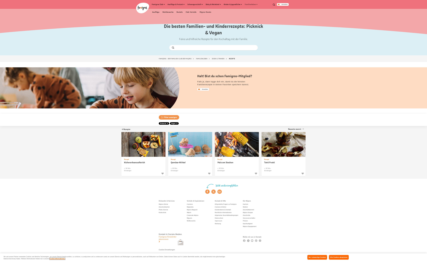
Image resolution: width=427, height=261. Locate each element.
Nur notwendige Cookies (317, 257)
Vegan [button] (173, 123)
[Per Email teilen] (219, 192)
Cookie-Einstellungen (167, 250)
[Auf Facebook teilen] (207, 192)
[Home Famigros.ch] (142, 8)
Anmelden (284, 4)
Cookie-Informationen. (57, 259)
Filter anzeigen (170, 117)
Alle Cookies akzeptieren (338, 257)
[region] (213, 257)
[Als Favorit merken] (162, 173)
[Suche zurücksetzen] (254, 47)
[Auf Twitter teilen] (213, 192)
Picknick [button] (163, 123)
